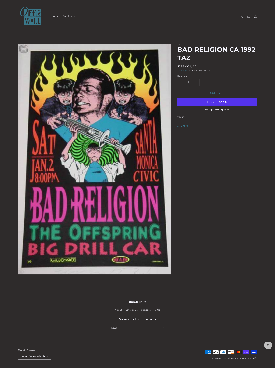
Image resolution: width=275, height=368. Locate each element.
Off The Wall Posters (229, 358)
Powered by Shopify (247, 358)
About (118, 309)
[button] (68, 16)
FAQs (157, 309)
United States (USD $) (33, 356)
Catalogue (131, 309)
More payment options (217, 109)
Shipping (182, 70)
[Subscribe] (162, 328)
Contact (146, 309)
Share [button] (184, 125)
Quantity (182, 76)
